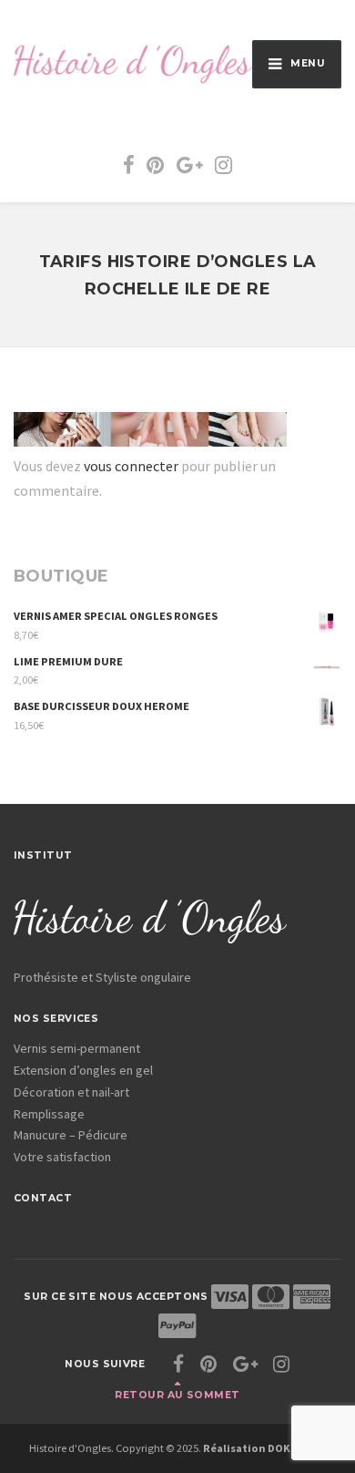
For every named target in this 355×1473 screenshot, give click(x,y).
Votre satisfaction (62, 1157)
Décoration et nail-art (71, 1092)
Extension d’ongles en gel (83, 1070)
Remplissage (49, 1114)
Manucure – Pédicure (70, 1135)
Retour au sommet (177, 1395)
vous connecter (131, 466)
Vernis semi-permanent (77, 1048)
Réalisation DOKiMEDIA (265, 1448)
